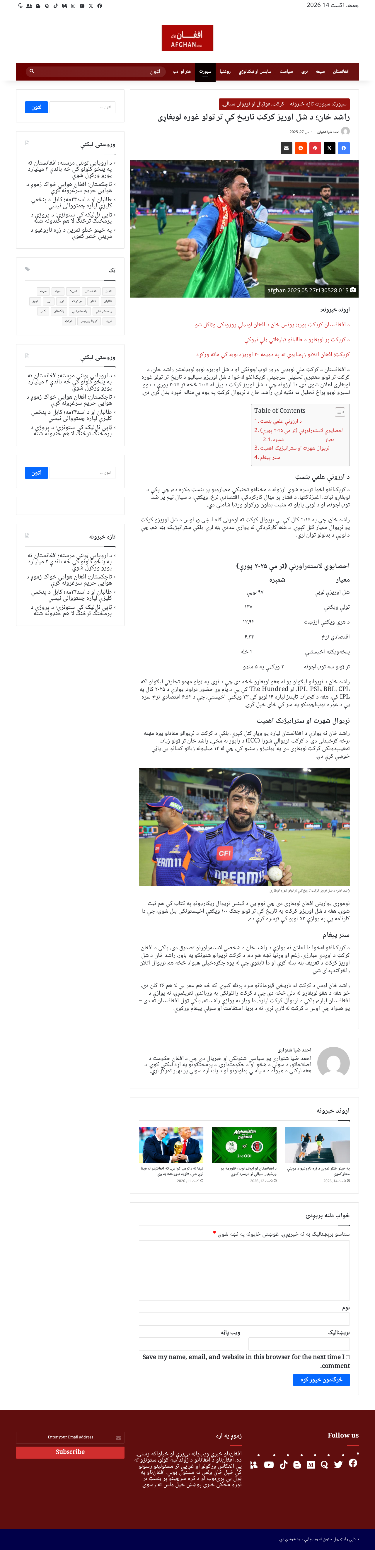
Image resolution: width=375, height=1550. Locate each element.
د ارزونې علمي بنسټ (280, 421)
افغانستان (341, 72)
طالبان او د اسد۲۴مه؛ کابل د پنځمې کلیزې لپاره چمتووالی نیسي (71, 202)
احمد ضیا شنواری (328, 132)
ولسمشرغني (80, 311)
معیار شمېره (303, 440)
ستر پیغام (270, 457)
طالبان (108, 301)
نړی (61, 301)
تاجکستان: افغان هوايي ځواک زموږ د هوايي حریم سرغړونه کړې (69, 187)
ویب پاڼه (230, 1333)
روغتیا (225, 72)
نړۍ (304, 72)
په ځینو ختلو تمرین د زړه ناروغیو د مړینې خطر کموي (318, 1171)
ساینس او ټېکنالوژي (255, 72)
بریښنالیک (339, 1333)
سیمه (320, 72)
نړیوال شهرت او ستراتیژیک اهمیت (294, 448)
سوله (58, 291)
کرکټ (68, 321)
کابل (43, 311)
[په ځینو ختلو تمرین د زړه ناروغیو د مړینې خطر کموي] (317, 1145)
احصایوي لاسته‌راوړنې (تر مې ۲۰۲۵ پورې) (302, 430)
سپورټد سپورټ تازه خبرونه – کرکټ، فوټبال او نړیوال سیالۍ (284, 104)
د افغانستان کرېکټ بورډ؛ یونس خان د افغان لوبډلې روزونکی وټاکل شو (272, 325)
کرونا (109, 321)
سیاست (286, 72)
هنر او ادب (182, 72)
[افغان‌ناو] (187, 38)
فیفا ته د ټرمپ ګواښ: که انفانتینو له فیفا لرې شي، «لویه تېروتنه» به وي (172, 1171)
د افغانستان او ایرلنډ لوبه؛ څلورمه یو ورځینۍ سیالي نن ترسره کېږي (249, 1171)
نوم (346, 1308)
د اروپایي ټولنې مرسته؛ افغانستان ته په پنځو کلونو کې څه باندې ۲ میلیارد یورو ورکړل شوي (70, 169)
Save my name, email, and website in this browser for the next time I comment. (246, 1362)
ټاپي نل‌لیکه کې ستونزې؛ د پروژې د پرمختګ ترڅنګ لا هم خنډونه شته (71, 218)
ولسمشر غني (104, 311)
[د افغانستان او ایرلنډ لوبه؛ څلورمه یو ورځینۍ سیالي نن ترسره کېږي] (244, 1145)
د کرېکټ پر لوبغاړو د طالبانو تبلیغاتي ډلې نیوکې (297, 340)
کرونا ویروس (89, 321)
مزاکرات (77, 301)
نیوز (35, 301)
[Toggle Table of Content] (337, 412)
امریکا (73, 291)
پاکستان (59, 311)
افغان (108, 291)
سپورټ (205, 72)
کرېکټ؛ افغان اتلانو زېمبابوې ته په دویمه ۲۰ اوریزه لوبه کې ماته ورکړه (273, 355)
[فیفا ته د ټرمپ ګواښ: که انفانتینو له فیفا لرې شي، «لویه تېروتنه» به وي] (171, 1145)
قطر (93, 301)
